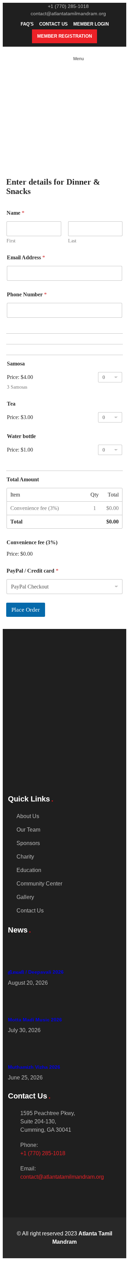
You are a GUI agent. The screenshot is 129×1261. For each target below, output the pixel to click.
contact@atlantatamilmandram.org (62, 1177)
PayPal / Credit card (32, 571)
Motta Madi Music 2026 (35, 1019)
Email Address (26, 257)
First (11, 240)
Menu (78, 58)
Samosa (16, 364)
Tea (11, 404)
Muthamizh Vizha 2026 (34, 1067)
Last (72, 240)
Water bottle (21, 436)
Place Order (25, 609)
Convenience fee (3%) (32, 542)
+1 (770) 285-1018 (42, 1153)
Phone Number (27, 294)
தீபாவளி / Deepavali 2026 (36, 972)
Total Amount (23, 479)
